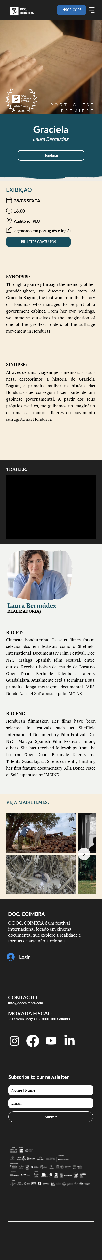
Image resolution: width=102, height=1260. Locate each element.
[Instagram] (14, 1040)
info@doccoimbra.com (25, 1003)
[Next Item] (84, 854)
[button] (51, 155)
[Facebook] (32, 1040)
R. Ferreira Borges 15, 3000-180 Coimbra (39, 1019)
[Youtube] (51, 1040)
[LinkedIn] (69, 1040)
